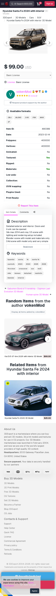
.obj (10, 117)
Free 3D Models (11, 491)
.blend (18, 117)
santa (20, 259)
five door (11, 269)
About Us (9, 429)
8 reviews (33, 96)
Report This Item (29, 205)
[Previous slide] (7, 43)
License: (11, 82)
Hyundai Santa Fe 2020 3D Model (19, 418)
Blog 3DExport (11, 509)
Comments (24, 212)
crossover (23, 269)
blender (11, 278)
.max (42, 117)
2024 (28, 264)
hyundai (11, 259)
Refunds (8, 554)
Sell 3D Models (11, 500)
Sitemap (31, 570)
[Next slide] (49, 43)
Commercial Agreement (15, 541)
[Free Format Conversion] (8, 122)
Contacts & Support (16, 519)
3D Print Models (11, 487)
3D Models (9, 483)
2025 (36, 264)
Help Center (9, 528)
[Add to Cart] (42, 350)
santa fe (35, 259)
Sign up (49, 3)
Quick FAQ (9, 532)
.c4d (27, 117)
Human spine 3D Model (37, 294)
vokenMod (23, 92)
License (7, 536)
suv (32, 269)
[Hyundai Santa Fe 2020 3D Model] (28, 398)
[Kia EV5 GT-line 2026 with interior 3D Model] (28, 336)
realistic (38, 273)
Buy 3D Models (13, 478)
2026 (44, 264)
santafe (11, 264)
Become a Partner (12, 504)
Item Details (11, 212)
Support (7, 523)
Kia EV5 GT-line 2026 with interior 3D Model (23, 356)
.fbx (34, 117)
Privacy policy (10, 545)
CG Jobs (8, 513)
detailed (27, 273)
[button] (48, 339)
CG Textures (9, 496)
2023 (20, 264)
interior (21, 278)
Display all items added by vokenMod (28, 312)
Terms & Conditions (13, 549)
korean (17, 273)
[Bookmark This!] (48, 350)
